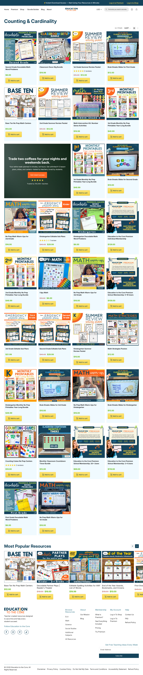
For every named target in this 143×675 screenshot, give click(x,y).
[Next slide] (137, 546)
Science (68, 624)
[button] (127, 28)
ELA (66, 617)
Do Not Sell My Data (80, 669)
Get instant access (37, 175)
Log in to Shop (132, 3)
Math (67, 621)
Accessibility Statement (117, 669)
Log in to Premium (116, 3)
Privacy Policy (52, 669)
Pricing (98, 628)
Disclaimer (41, 669)
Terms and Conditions (98, 669)
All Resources (70, 639)
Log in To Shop (116, 615)
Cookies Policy (65, 669)
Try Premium (100, 632)
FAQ (126, 618)
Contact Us (129, 615)
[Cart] (136, 9)
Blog (82, 618)
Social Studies (70, 628)
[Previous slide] (133, 546)
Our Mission (85, 615)
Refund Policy (130, 622)
